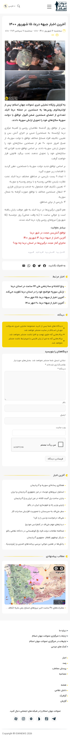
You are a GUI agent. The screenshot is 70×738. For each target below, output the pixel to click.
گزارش (63, 701)
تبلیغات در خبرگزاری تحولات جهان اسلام (47, 641)
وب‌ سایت (61, 427)
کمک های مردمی (58, 646)
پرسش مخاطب (59, 668)
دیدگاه (62, 368)
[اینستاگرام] (23, 719)
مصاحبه (62, 673)
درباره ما (62, 630)
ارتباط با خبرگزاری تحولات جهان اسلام (49, 635)
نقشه (63, 684)
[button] (49, 6)
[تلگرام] (54, 719)
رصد (64, 663)
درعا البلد (39, 252)
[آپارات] (16, 719)
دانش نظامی (60, 690)
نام (64, 402)
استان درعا (49, 252)
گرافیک (63, 695)
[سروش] (39, 719)
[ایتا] (46, 719)
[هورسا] (31, 719)
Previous (61, 568)
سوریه (31, 252)
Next (56, 568)
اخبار (64, 657)
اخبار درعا (60, 252)
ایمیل (63, 415)
